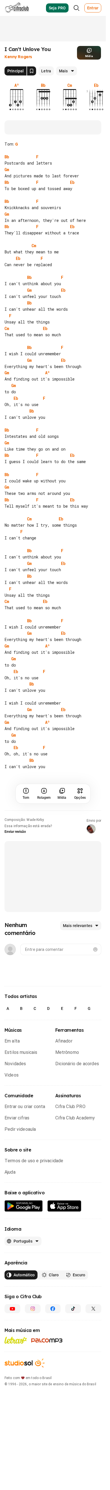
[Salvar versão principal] (31, 70)
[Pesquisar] (76, 8)
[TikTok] (73, 1333)
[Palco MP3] (47, 1366)
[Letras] (16, 1365)
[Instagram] (33, 1333)
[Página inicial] (17, 8)
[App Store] (64, 1231)
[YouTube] (12, 1333)
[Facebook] (53, 1333)
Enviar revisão (15, 857)
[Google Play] (24, 1231)
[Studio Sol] (25, 1388)
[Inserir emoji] (95, 974)
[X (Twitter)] (93, 1333)
